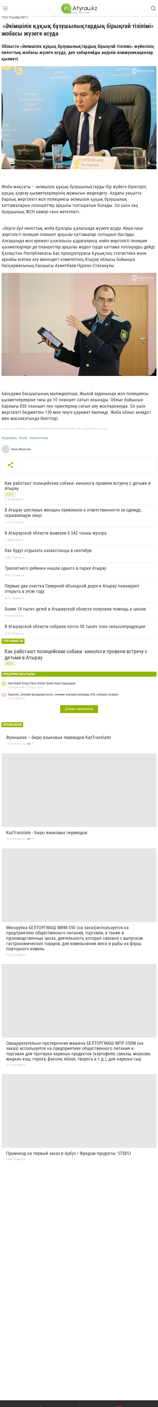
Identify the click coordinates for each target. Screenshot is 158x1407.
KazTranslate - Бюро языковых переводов (46, 832)
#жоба (23, 438)
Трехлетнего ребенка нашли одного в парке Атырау (55, 568)
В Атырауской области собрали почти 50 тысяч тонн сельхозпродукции (75, 626)
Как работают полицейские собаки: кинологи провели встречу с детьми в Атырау (77, 486)
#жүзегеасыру (39, 438)
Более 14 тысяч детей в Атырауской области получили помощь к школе (75, 609)
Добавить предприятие (79, 709)
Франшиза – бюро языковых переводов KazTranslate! (58, 737)
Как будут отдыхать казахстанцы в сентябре (48, 550)
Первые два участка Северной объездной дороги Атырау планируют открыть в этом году (72, 588)
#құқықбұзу (9, 438)
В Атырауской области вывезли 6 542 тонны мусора (56, 533)
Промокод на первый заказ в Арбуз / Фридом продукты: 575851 (68, 1153)
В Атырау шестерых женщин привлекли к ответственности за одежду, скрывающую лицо (73, 512)
